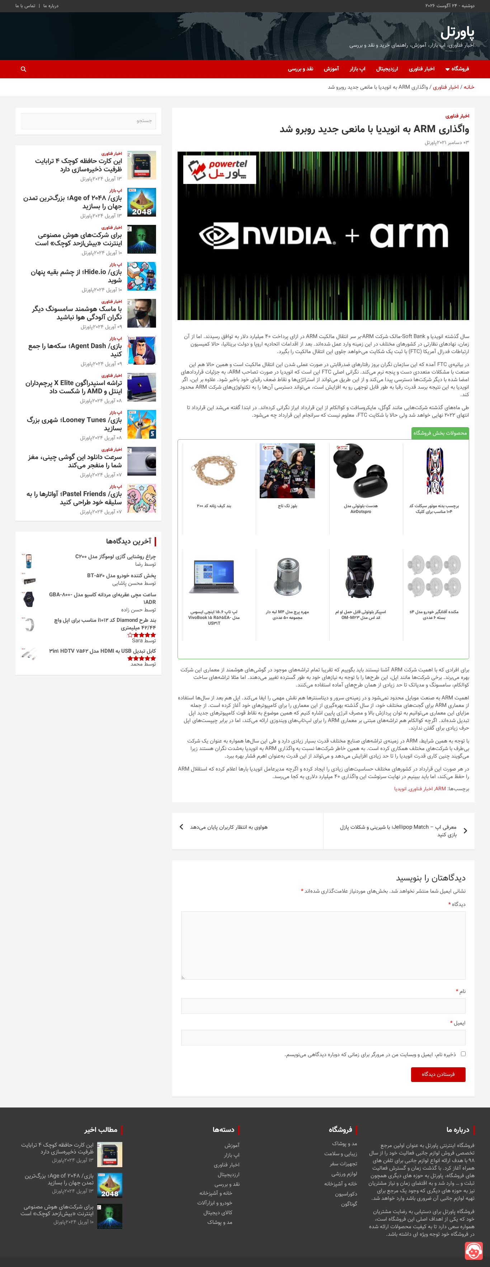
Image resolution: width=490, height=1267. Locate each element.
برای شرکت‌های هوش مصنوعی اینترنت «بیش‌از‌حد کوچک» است (78, 239)
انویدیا (400, 789)
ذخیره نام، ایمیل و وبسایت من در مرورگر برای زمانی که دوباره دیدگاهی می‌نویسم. (370, 1055)
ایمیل (458, 1023)
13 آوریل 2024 (107, 179)
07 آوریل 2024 (107, 475)
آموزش (331, 69)
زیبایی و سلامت (340, 1154)
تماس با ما (25, 6)
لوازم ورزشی (344, 1174)
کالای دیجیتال (217, 1213)
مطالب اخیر (100, 1130)
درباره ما (50, 6)
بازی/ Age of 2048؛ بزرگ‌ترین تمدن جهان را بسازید (72, 202)
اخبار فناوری (422, 69)
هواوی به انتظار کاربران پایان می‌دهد (229, 827)
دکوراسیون (346, 1194)
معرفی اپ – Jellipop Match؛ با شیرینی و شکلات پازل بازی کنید (398, 831)
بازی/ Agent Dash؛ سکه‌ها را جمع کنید (75, 350)
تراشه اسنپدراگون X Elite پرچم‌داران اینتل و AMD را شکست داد (73, 387)
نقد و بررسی (300, 69)
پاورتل (457, 32)
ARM (440, 789)
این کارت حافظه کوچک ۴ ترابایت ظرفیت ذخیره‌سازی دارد (78, 165)
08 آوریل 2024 (107, 401)
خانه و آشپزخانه (340, 1184)
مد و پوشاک (344, 1144)
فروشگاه (460, 69)
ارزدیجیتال (387, 69)
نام (461, 991)
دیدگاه (457, 904)
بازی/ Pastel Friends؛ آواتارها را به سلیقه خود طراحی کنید (74, 498)
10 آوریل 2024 (108, 253)
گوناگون (349, 1204)
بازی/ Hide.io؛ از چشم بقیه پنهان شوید (76, 276)
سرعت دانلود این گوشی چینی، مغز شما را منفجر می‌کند (75, 461)
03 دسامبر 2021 (453, 143)
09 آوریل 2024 (107, 327)
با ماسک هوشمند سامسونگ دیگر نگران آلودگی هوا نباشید (77, 313)
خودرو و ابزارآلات (214, 1203)
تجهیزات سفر (343, 1164)
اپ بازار (358, 69)
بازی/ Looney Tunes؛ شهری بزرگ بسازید (74, 424)
